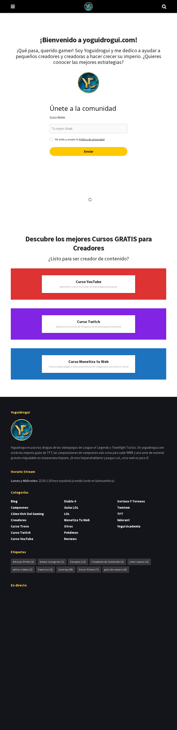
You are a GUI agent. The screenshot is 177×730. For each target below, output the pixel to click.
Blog (14, 501)
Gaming (65, 569)
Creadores (18, 520)
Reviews (70, 539)
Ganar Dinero (89, 569)
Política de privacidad (91, 139)
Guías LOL (71, 507)
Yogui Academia (128, 526)
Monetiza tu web (77, 520)
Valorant (123, 520)
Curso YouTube (22, 539)
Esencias (45, 569)
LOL (67, 514)
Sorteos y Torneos (131, 501)
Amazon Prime (23, 561)
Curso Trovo (20, 526)
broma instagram (52, 561)
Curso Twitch (21, 532)
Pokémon (71, 532)
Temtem (123, 507)
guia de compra (115, 569)
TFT (120, 514)
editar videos (23, 569)
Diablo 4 (70, 501)
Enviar (88, 151)
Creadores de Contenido (108, 561)
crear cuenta (139, 561)
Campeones (19, 507)
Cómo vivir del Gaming (27, 514)
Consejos (78, 561)
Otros (68, 526)
